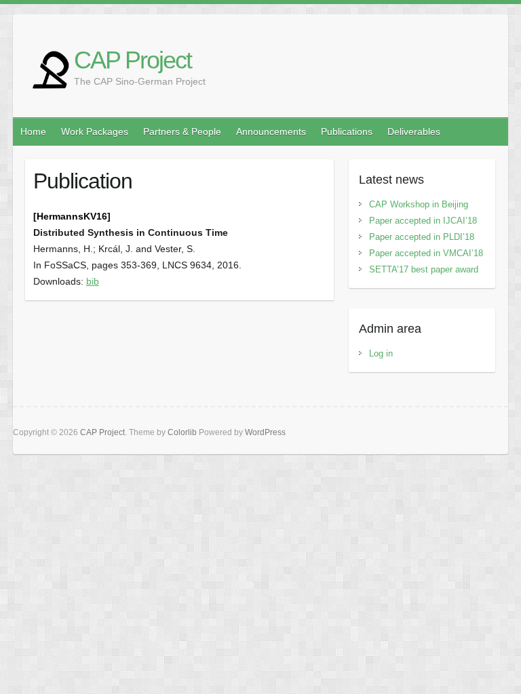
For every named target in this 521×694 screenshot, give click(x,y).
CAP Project (132, 60)
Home (33, 131)
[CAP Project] (50, 69)
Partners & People (182, 131)
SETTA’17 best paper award (423, 269)
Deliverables (413, 131)
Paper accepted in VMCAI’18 (426, 253)
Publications (346, 131)
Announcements (271, 131)
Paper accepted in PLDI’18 (421, 237)
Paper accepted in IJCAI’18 (423, 221)
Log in (381, 353)
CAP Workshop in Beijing (418, 204)
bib (92, 281)
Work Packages (94, 131)
